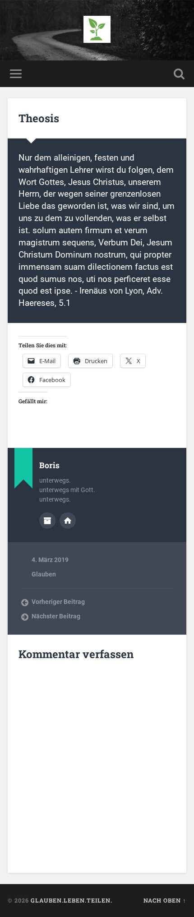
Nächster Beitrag (56, 616)
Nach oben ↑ (164, 900)
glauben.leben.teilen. (71, 900)
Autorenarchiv (47, 520)
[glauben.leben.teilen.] (97, 30)
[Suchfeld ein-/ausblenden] (179, 73)
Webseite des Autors (68, 520)
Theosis (38, 118)
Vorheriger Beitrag (58, 601)
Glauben (44, 574)
